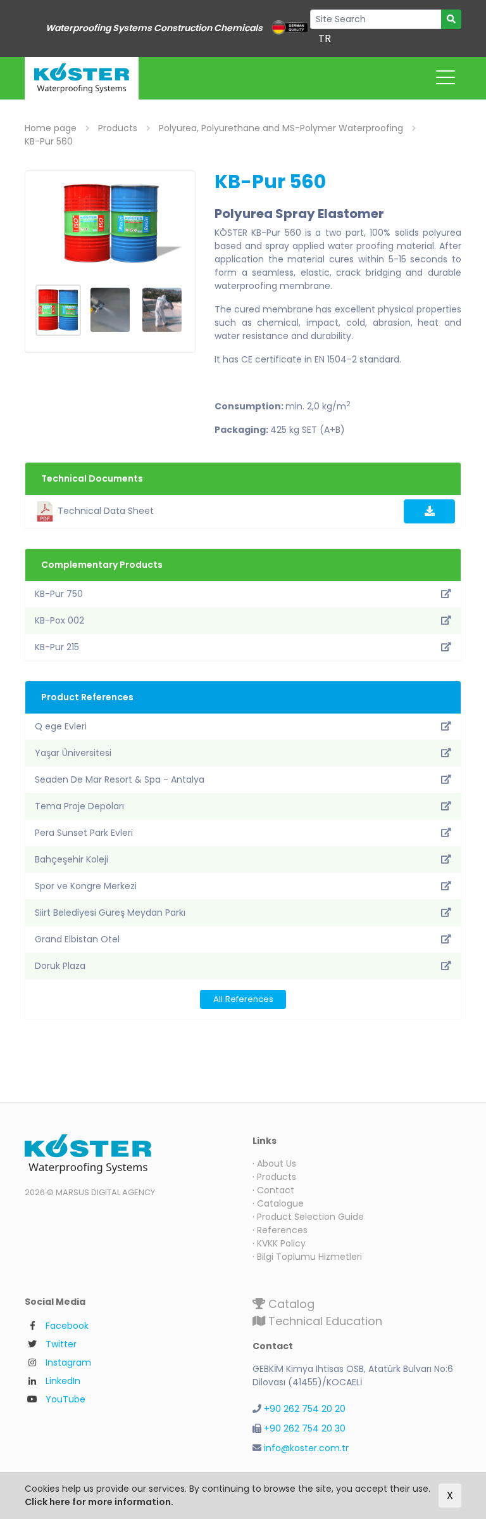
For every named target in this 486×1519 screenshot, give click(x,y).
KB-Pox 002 (59, 620)
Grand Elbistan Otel (77, 939)
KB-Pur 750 (59, 593)
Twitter (61, 1344)
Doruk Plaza (60, 965)
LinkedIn (63, 1381)
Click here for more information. (99, 1502)
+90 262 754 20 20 (305, 1408)
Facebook (67, 1325)
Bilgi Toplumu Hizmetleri (309, 1256)
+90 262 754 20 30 (305, 1428)
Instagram (68, 1362)
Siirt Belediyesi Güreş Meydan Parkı (110, 912)
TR (324, 38)
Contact (275, 1190)
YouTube (65, 1399)
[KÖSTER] (82, 78)
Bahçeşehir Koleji (71, 859)
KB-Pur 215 (57, 647)
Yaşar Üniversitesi (73, 753)
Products (276, 1176)
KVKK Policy (281, 1243)
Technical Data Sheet (104, 510)
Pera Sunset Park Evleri (84, 832)
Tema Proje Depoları (79, 806)
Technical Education (323, 1321)
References (282, 1230)
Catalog (290, 1304)
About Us (276, 1163)
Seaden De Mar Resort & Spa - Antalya (119, 779)
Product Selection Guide (310, 1216)
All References (243, 999)
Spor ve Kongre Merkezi (86, 886)
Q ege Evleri (61, 726)
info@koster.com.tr (306, 1448)
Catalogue (280, 1203)
